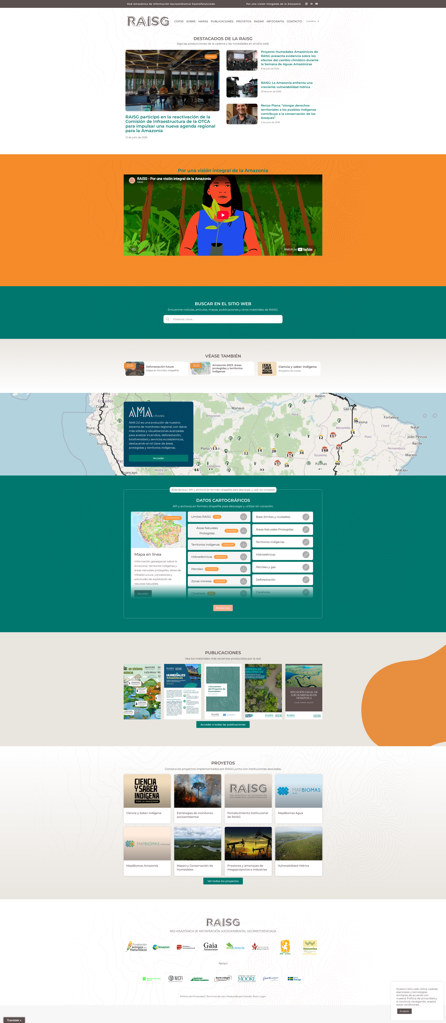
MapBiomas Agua (290, 813)
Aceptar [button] (404, 1011)
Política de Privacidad (192, 996)
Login (262, 996)
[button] (312, 21)
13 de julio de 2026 (136, 137)
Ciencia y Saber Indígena (143, 813)
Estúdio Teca (250, 996)
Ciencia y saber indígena (298, 366)
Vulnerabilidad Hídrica (293, 865)
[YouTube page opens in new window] (316, 4)
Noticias (211, 56)
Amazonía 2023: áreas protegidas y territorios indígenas (227, 368)
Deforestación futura (160, 366)
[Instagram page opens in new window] (306, 4)
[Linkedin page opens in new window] (311, 4)
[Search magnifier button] (167, 319)
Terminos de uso (215, 996)
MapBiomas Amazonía (142, 865)
